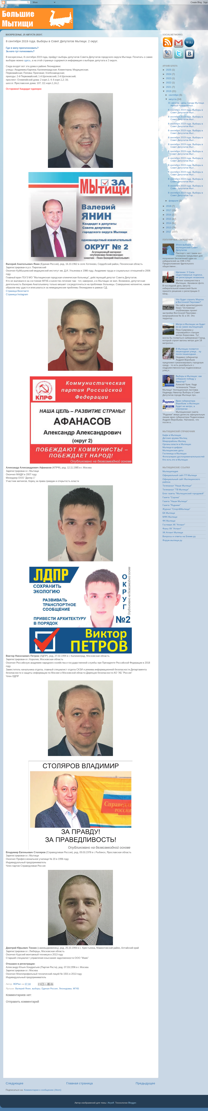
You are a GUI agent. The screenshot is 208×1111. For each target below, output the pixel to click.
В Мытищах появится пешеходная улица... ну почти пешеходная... (188, 351)
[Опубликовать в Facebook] (48, 984)
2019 (169, 91)
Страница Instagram (17, 294)
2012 (169, 232)
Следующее (14, 1083)
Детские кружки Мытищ (174, 438)
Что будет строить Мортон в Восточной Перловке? (190, 300)
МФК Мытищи (169, 517)
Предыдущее (145, 1083)
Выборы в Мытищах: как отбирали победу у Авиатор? (189, 379)
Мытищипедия (170, 471)
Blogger (132, 1103)
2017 (169, 210)
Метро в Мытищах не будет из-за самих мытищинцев (190, 325)
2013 (169, 227)
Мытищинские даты (172, 450)
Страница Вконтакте (17, 291)
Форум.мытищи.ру (172, 540)
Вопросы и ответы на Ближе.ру (179, 536)
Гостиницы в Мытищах (174, 453)
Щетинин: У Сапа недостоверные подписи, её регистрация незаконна (190, 275)
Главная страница (79, 1083)
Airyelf (111, 1103)
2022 (169, 82)
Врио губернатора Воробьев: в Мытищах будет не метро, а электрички (187, 405)
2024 (169, 74)
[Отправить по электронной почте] (39, 984)
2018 (169, 206)
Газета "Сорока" (171, 497)
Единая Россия (50, 988)
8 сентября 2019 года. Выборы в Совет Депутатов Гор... (185, 194)
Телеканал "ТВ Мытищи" (175, 489)
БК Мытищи (168, 513)
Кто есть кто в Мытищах (175, 460)
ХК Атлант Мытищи (172, 532)
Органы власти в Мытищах (176, 444)
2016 (169, 214)
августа (173, 99)
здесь (27, 60)
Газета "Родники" (171, 505)
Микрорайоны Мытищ (174, 441)
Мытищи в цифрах (172, 447)
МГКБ (76, 988)
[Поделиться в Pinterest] (51, 984)
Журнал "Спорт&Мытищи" (176, 509)
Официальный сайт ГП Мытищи (179, 475)
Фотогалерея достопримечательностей (183, 456)
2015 (169, 219)
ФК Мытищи (168, 521)
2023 (169, 78)
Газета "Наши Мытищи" (175, 501)
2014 (169, 223)
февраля (174, 201)
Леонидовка (65, 988)
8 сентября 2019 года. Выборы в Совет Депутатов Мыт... (185, 111)
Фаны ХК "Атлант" (172, 528)
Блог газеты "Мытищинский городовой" (183, 493)
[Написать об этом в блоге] (42, 984)
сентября (174, 95)
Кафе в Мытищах (171, 435)
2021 (169, 87)
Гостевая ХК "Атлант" (173, 524)
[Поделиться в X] (45, 984)
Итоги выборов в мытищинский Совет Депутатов (187, 247)
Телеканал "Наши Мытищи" (177, 485)
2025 (169, 70)
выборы (36, 988)
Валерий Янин (23, 988)
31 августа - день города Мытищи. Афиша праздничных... (186, 104)
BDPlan (17, 984)
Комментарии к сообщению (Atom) (42, 1090)
